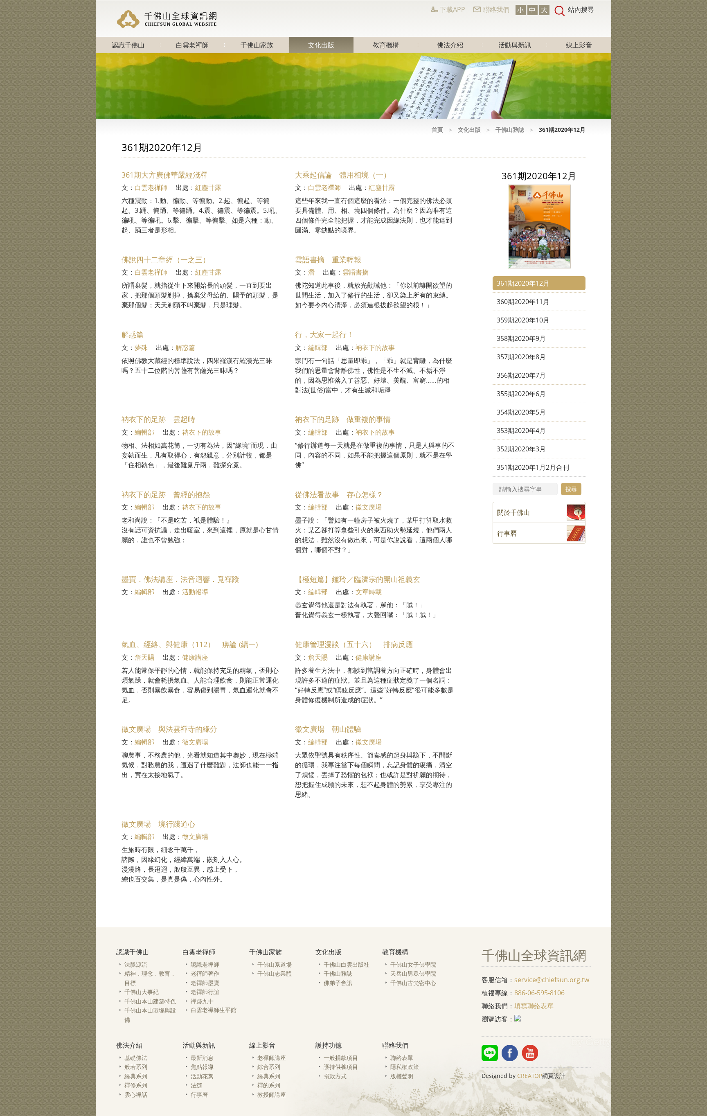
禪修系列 (135, 1085)
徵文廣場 (369, 507)
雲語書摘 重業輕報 (328, 259)
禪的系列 (268, 1085)
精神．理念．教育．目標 (150, 978)
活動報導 (195, 591)
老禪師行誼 (205, 992)
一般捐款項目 (341, 1058)
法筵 (196, 1085)
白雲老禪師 (192, 45)
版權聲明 (401, 1076)
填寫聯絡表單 (534, 1005)
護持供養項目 (341, 1067)
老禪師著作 (205, 973)
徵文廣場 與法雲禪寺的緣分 (169, 729)
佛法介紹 (450, 45)
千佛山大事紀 (141, 992)
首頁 (437, 129)
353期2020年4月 (521, 430)
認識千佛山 (128, 45)
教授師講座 (271, 1094)
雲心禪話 (135, 1094)
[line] (490, 1053)
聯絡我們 (496, 9)
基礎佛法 (135, 1058)
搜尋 (571, 489)
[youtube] (530, 1053)
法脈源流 (135, 964)
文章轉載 (369, 591)
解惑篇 (133, 334)
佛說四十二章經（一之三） (166, 259)
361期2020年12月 (523, 283)
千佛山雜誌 (509, 129)
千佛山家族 (257, 45)
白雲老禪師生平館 (213, 1010)
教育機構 (386, 45)
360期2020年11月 (523, 301)
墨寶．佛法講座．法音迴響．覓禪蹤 (180, 579)
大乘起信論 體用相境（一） (343, 175)
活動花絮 (202, 1076)
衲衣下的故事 (375, 347)
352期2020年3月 (521, 448)
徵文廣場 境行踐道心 (158, 824)
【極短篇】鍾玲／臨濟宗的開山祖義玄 (357, 579)
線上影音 (579, 45)
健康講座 (195, 657)
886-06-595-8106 (539, 992)
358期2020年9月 (521, 338)
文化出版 (321, 45)
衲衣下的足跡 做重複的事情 (343, 419)
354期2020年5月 (521, 412)
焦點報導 (202, 1067)
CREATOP (529, 1076)
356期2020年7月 (521, 375)
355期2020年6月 (521, 393)
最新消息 (202, 1058)
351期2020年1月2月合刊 (533, 467)
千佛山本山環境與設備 (150, 1015)
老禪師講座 (271, 1058)
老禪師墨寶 (205, 983)
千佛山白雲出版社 (346, 964)
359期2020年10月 (523, 320)
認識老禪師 (205, 964)
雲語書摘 (355, 272)
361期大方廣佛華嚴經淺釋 (164, 175)
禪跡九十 (202, 1001)
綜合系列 (268, 1067)
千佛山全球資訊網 (168, 18)
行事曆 (199, 1094)
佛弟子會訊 (338, 983)
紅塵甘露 (208, 187)
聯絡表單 (401, 1058)
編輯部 (318, 347)
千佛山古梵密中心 (413, 983)
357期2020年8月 (521, 356)
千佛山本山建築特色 (150, 1001)
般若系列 (135, 1067)
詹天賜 (144, 657)
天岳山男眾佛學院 (413, 973)
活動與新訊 (514, 45)
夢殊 (141, 347)
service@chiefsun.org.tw (551, 979)
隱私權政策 (404, 1067)
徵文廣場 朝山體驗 (328, 729)
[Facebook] (510, 1053)
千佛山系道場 (274, 964)
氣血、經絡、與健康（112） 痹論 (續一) (190, 644)
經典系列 (135, 1076)
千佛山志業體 (274, 973)
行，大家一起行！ (324, 334)
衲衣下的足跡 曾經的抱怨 (166, 494)
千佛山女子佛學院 (413, 964)
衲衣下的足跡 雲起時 (158, 419)
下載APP (452, 9)
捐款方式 (335, 1076)
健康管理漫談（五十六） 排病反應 (354, 644)
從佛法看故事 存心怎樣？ (339, 494)
